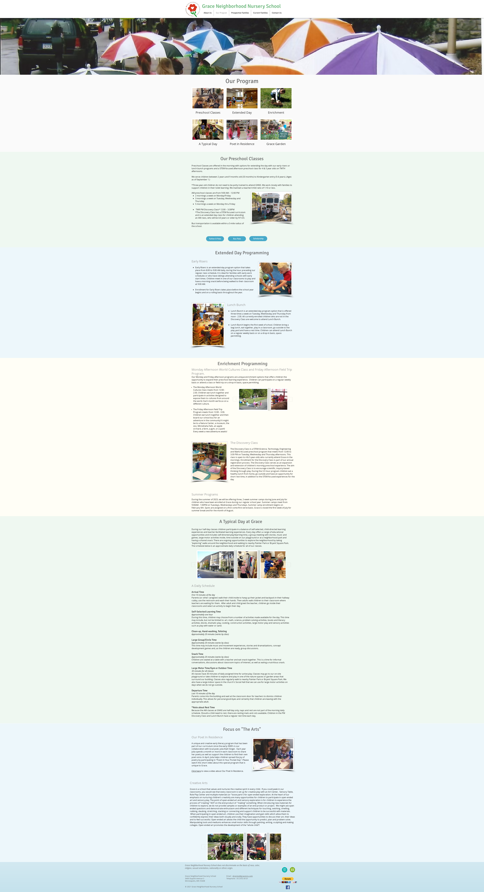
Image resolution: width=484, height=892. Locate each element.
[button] (216, 564)
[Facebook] (288, 887)
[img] (276, 102)
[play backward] (196, 565)
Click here (196, 771)
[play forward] (286, 565)
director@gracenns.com (243, 876)
